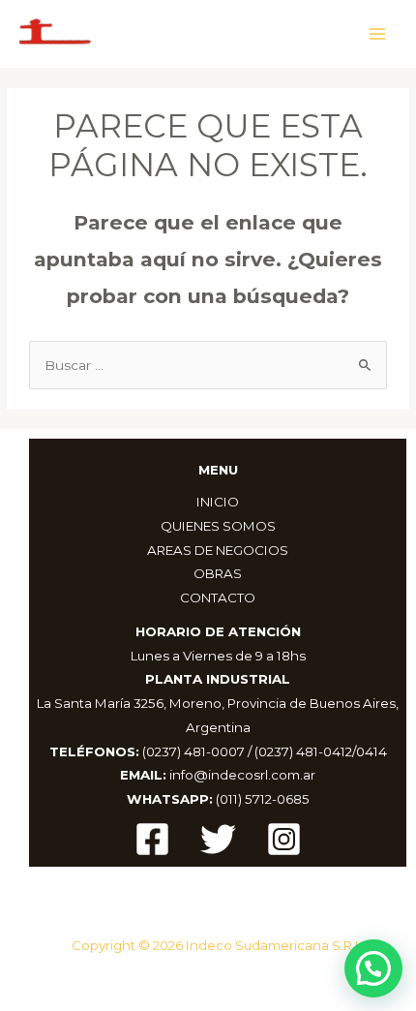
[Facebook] (152, 839)
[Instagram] (284, 839)
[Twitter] (218, 839)
